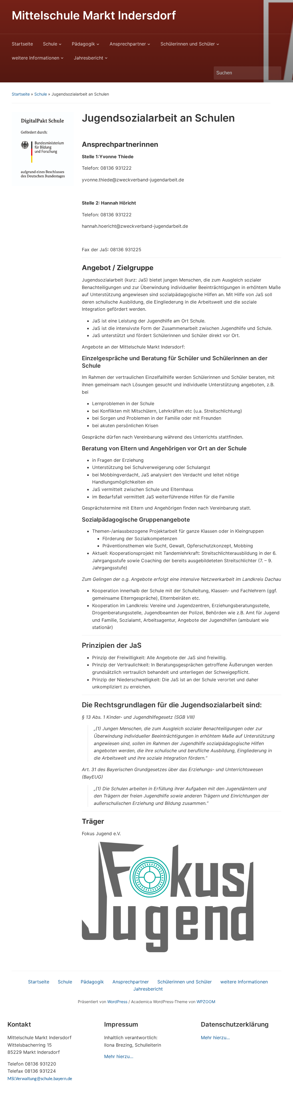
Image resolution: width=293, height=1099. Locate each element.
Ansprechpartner (128, 44)
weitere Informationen (35, 58)
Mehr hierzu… (118, 1056)
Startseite (22, 44)
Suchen (274, 73)
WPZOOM (206, 1001)
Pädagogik (83, 44)
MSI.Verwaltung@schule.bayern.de (39, 1079)
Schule (50, 44)
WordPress (117, 1001)
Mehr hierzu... (215, 1037)
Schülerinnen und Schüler (188, 44)
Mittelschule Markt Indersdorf (94, 15)
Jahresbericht (88, 58)
